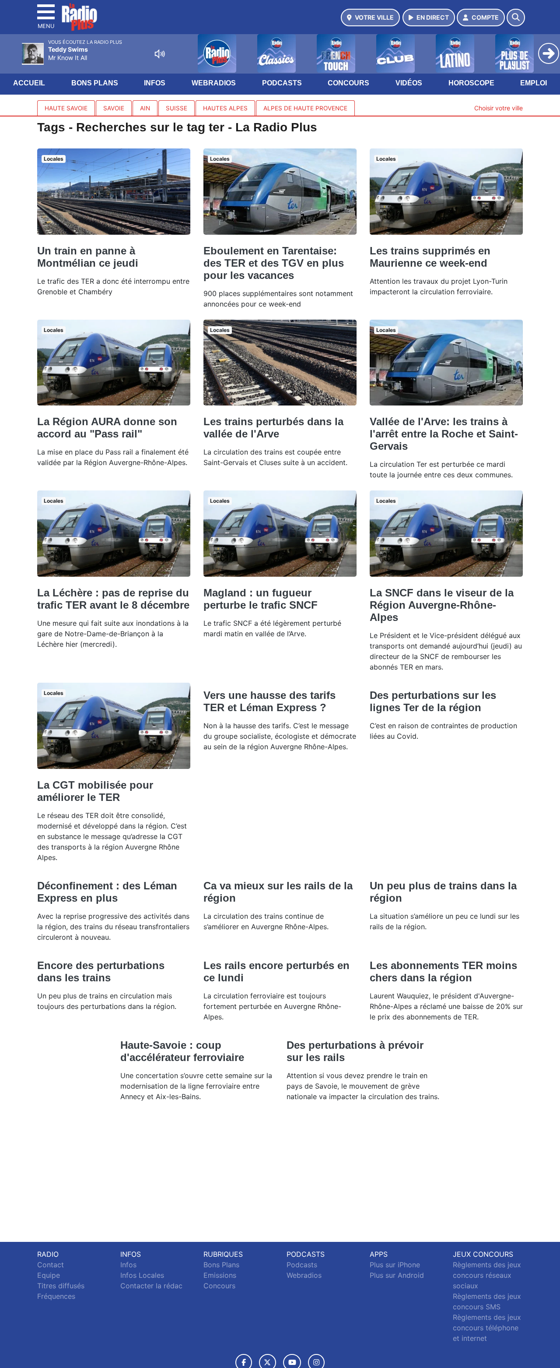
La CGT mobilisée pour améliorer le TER (95, 791)
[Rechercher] (516, 17)
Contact (50, 1264)
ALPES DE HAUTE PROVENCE (305, 108)
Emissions (219, 1275)
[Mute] (159, 53)
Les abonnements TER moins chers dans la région (443, 971)
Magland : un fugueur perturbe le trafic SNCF (260, 599)
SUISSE (176, 108)
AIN (145, 108)
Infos (154, 83)
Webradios (214, 83)
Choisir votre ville (498, 108)
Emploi (533, 83)
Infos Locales (142, 1275)
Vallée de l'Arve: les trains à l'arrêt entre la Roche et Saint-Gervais (444, 434)
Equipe (48, 1275)
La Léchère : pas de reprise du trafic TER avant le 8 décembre (113, 599)
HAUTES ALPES (225, 108)
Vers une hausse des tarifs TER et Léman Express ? (269, 701)
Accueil (29, 83)
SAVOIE (113, 108)
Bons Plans (94, 83)
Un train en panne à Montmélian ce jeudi (87, 257)
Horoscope (471, 83)
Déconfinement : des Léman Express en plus (107, 892)
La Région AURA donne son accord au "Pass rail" (107, 428)
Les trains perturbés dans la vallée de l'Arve (273, 428)
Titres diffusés (60, 1285)
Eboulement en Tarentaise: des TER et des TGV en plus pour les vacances (273, 263)
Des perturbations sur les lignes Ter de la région (433, 701)
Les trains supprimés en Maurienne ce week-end (430, 257)
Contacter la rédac (151, 1285)
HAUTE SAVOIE (66, 108)
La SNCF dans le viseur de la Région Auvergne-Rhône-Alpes (442, 605)
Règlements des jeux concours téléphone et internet (487, 1328)
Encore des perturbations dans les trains (100, 971)
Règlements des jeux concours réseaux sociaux (487, 1275)
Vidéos (409, 83)
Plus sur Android (397, 1275)
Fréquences (56, 1296)
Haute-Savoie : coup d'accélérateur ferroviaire (182, 1051)
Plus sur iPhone (395, 1264)
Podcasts (282, 83)
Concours (348, 83)
